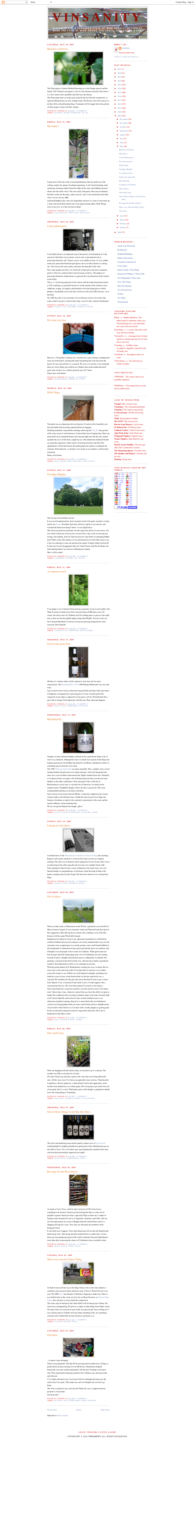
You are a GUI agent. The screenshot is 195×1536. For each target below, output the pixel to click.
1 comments (81, 1096)
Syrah (82, 379)
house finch (66, 461)
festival (67, 1321)
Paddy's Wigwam (69, 883)
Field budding (60, 213)
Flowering (76, 113)
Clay (64, 307)
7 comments (81, 1320)
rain (56, 1019)
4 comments (82, 704)
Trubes (120, 293)
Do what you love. (57, 320)
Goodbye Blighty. (56, 474)
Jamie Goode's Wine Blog (128, 269)
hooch (64, 1246)
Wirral (79, 1019)
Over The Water (124, 281)
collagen (72, 307)
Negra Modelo (61, 379)
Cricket (69, 558)
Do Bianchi (122, 249)
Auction (58, 1321)
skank (95, 812)
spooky (81, 883)
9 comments (81, 111)
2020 (119, 73)
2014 (119, 96)
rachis (91, 461)
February (123, 223)
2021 (119, 69)
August (123, 134)
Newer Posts (52, 1410)
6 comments (81, 211)
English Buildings (124, 254)
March (122, 219)
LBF (75, 558)
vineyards (64, 1019)
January (123, 227)
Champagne (59, 558)
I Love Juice (122, 265)
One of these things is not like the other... (69, 1111)
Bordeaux (75, 812)
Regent (77, 1098)
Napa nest (77, 461)
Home (78, 1410)
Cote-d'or (83, 706)
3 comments (81, 459)
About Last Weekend (126, 245)
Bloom (66, 113)
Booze (57, 1246)
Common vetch (61, 630)
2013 (119, 100)
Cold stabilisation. (57, 226)
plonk (71, 1246)
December (124, 119)
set (87, 113)
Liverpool (91, 1400)
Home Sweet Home (77, 1400)
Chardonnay (72, 706)
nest (85, 461)
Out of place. (54, 896)
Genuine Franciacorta (126, 261)
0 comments (82, 628)
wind (72, 1019)
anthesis (58, 113)
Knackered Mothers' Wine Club (130, 273)
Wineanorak (122, 301)
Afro (56, 461)
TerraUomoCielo (124, 289)
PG (83, 113)
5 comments (81, 377)
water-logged (86, 630)
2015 (119, 92)
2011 (119, 108)
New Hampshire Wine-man (128, 277)
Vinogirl (126, 48)
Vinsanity (97, 17)
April (122, 215)
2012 (119, 104)
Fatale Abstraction (125, 257)
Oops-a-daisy (60, 1158)
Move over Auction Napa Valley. (64, 1259)
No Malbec (86, 812)
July (121, 138)
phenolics (73, 379)
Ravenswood (73, 1158)
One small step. (55, 1033)
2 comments (81, 881)
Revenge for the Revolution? (62, 1171)
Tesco (82, 1158)
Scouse (81, 558)
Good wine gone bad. (58, 643)
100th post (59, 1098)
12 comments (83, 305)
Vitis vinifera (88, 1098)
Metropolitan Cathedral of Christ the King (81, 855)
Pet (95, 430)
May (122, 146)
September (124, 130)
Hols (66, 1400)
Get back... (53, 1335)
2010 (119, 112)
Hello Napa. (53, 392)
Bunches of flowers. (58, 49)
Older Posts (105, 1410)
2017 (119, 84)
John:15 (57, 883)
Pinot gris (73, 213)
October (123, 127)
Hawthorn (74, 630)
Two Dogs (121, 297)
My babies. (53, 126)
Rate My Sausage (124, 285)
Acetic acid (59, 706)
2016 (119, 88)
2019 (119, 77)
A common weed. (56, 571)
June (122, 142)
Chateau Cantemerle (63, 769)
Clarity (57, 307)
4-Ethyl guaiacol (62, 812)
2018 (119, 81)
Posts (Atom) (63, 1415)
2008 (119, 232)
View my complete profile (126, 57)
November (124, 123)
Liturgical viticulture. (59, 825)
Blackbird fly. (54, 719)
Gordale (69, 1098)
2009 (119, 116)
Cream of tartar (85, 307)
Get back (58, 1400)
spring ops (85, 213)
